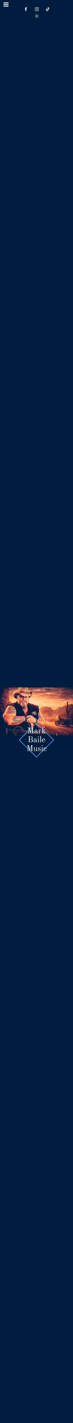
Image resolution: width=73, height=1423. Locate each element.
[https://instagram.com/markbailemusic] (37, 9)
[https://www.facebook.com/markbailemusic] (26, 9)
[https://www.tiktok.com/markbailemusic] (48, 9)
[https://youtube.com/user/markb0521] (37, 16)
